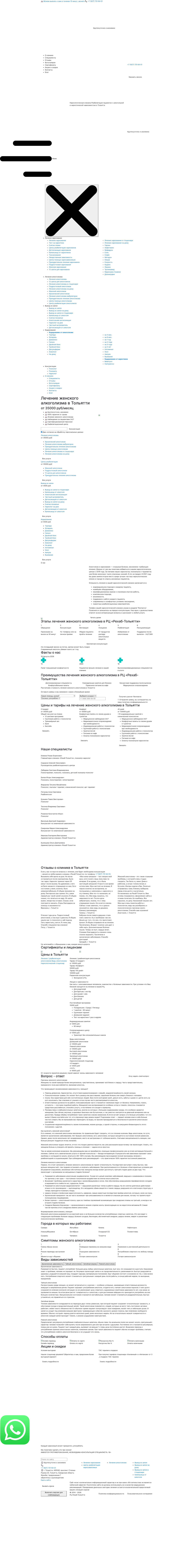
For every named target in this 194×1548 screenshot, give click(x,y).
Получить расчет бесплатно (130, 697)
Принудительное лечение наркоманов (64, 262)
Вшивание (109, 357)
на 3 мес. (108, 335)
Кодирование (46, 519)
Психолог (53, 369)
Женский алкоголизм (57, 291)
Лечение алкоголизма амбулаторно (63, 296)
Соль (107, 253)
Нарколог (53, 374)
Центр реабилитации (49, 462)
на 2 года (108, 342)
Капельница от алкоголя (59, 315)
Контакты (49, 70)
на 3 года (108, 344)
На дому (52, 354)
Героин (107, 245)
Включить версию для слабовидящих (54, 1493)
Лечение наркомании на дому (117, 243)
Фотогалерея (50, 63)
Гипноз (51, 342)
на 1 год (108, 340)
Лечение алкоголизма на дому (61, 289)
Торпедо (52, 335)
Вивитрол (108, 361)
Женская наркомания (57, 267)
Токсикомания (55, 255)
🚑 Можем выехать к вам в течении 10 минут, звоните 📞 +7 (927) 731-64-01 (72, 1)
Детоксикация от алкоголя (60, 328)
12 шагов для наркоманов (59, 269)
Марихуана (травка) (113, 272)
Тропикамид (109, 269)
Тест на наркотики (56, 243)
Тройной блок (54, 347)
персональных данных (74, 432)
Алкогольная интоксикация (60, 320)
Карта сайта (46, 1480)
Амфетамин (109, 248)
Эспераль (53, 337)
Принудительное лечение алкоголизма (64, 298)
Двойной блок (54, 344)
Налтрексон (109, 364)
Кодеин (107, 265)
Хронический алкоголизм (59, 294)
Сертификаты (50, 65)
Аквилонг (52, 352)
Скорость (108, 262)
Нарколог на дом (56, 323)
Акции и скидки (51, 67)
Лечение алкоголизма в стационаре (63, 284)
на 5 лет (108, 347)
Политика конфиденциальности (111, 1494)
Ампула (107, 354)
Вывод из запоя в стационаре (61, 313)
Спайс (107, 255)
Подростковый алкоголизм (60, 286)
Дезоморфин (110, 274)
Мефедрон (109, 250)
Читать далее (95, 617)
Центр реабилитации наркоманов (62, 248)
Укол (106, 352)
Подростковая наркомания (60, 265)
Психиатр (53, 371)
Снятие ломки (54, 245)
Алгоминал (109, 349)
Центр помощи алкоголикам (60, 301)
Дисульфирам (54, 349)
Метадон (108, 257)
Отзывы (48, 60)
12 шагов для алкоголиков (59, 282)
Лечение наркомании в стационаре (119, 240)
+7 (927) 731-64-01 (134, 65)
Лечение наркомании (57, 240)
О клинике (49, 55)
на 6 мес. (108, 337)
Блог (47, 72)
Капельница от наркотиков (60, 253)
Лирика (108, 267)
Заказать (45, 731)
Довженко (53, 340)
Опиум (107, 260)
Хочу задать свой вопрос (139, 1076)
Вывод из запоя (55, 308)
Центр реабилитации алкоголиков (62, 303)
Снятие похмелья (56, 318)
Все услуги (46, 459)
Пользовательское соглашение (139, 1494)
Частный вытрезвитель (58, 325)
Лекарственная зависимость (60, 257)
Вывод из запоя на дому (59, 311)
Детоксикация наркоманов (60, 250)
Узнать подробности (50, 1362)
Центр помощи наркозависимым (62, 260)
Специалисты (50, 58)
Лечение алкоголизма (57, 279)
